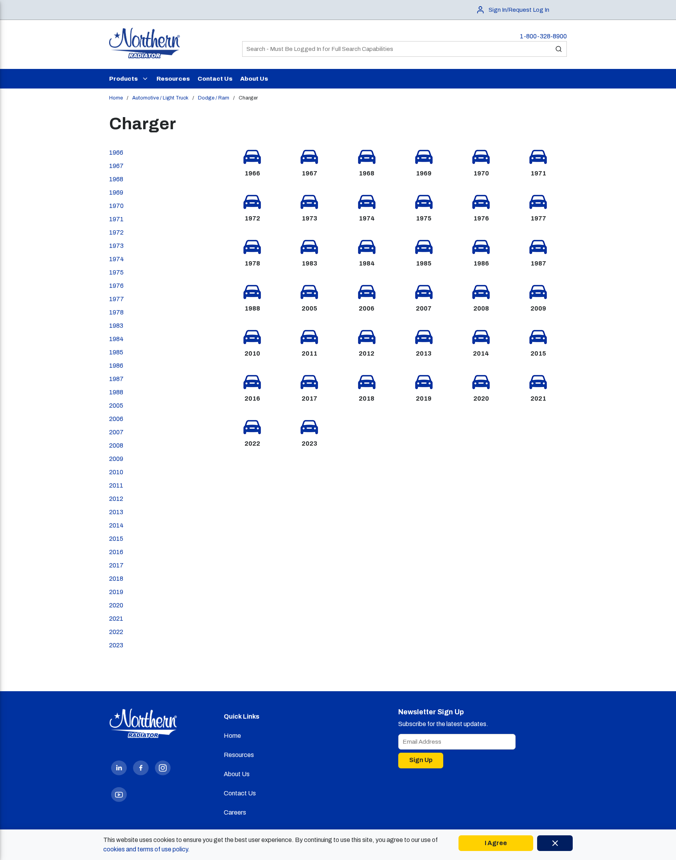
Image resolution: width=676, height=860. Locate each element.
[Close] (555, 843)
